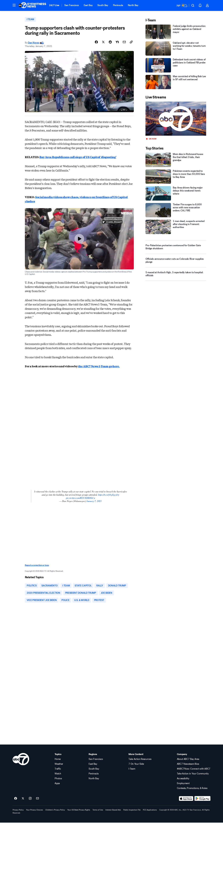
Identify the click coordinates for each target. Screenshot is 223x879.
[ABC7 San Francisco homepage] (32, 5)
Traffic (58, 769)
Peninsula (118, 5)
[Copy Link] (131, 42)
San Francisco (71, 5)
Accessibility (183, 778)
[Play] (175, 119)
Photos (58, 778)
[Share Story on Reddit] (110, 42)
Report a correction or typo (37, 565)
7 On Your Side (136, 764)
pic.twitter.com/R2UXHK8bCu (80, 497)
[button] (14, 5)
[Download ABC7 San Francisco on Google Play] (202, 798)
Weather (59, 764)
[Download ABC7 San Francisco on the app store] (186, 798)
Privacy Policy (18, 810)
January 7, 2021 (94, 501)
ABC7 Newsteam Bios (188, 764)
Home (58, 759)
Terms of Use (98, 810)
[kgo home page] (21, 759)
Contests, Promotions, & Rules (192, 788)
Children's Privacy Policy (55, 810)
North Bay (133, 5)
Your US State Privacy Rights (78, 810)
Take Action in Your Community (193, 773)
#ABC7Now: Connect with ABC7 (193, 769)
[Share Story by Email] (124, 42)
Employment (183, 783)
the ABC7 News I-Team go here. (99, 366)
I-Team (131, 769)
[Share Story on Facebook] (96, 42)
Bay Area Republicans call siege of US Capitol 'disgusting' (77, 157)
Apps (57, 783)
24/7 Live (54, 5)
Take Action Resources (139, 759)
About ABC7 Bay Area (188, 759)
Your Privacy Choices (34, 810)
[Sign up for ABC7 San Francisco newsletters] (37, 798)
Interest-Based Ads (113, 810)
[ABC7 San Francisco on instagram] (30, 798)
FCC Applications (150, 810)
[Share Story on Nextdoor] (117, 42)
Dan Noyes (33, 42)
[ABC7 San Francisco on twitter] (23, 798)
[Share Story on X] (103, 42)
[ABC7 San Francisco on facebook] (16, 798)
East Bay (88, 5)
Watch (58, 773)
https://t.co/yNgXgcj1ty (108, 494)
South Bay (102, 5)
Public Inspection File (131, 810)
